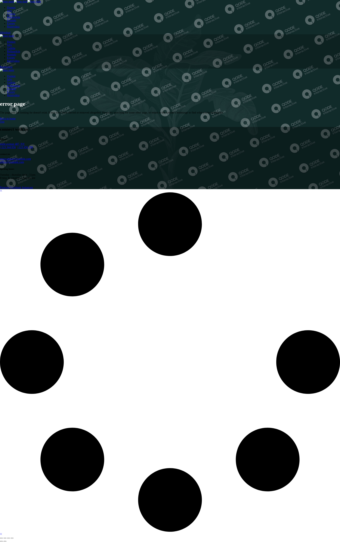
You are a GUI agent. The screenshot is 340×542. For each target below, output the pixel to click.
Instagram (27, 187)
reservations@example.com (15, 158)
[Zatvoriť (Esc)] (12, 538)
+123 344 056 (8, 147)
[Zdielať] (8, 538)
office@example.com (12, 162)
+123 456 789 (25, 147)
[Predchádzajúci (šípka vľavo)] (1, 541)
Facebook (15, 187)
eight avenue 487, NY (12, 143)
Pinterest (5, 187)
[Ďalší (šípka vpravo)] (5, 541)
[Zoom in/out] (1, 538)
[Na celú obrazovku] (5, 538)
